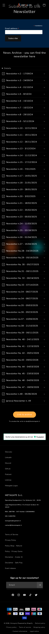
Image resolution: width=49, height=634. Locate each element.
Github (7, 469)
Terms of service (25, 627)
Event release (10, 568)
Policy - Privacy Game (13, 551)
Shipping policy (39, 627)
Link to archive (24, 414)
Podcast (8, 474)
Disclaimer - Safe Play (13, 562)
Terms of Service (11, 534)
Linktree (8, 480)
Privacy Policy (10, 540)
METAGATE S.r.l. (14, 495)
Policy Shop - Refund (13, 546)
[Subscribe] (40, 585)
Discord (8, 463)
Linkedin (8, 457)
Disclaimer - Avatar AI (14, 557)
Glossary (8, 452)
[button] (4, 5)
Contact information (20, 631)
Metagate (13, 623)
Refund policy (40, 623)
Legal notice (34, 631)
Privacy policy (11, 627)
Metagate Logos (11, 485)
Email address (12, 28)
